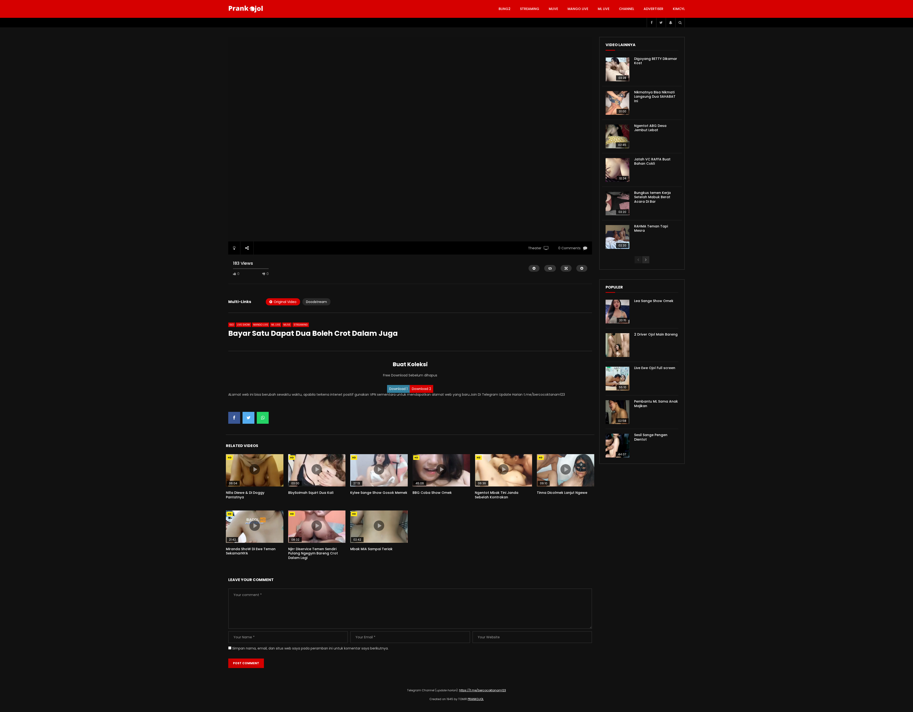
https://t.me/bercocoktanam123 (482, 690)
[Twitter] (661, 22)
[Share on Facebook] (234, 418)
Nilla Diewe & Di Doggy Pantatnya (245, 495)
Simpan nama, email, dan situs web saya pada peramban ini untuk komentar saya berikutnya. (310, 648)
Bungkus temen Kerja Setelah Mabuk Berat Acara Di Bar (652, 197)
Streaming (529, 8)
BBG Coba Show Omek (432, 492)
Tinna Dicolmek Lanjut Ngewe (562, 492)
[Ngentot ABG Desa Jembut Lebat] (617, 136)
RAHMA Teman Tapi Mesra (651, 228)
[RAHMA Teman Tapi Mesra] (617, 237)
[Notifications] (670, 22)
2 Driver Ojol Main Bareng (656, 334)
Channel (626, 8)
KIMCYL (679, 8)
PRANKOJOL (476, 699)
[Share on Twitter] (248, 418)
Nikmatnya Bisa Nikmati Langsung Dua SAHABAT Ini (654, 97)
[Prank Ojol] (246, 9)
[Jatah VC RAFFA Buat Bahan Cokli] (617, 170)
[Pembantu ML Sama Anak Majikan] (617, 412)
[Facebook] (651, 22)
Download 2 (421, 388)
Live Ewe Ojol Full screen (654, 368)
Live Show (243, 325)
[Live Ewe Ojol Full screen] (617, 378)
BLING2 (504, 8)
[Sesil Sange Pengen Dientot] (617, 445)
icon (254, 469)
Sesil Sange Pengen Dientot (650, 437)
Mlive (553, 8)
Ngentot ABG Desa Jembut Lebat (650, 128)
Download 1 (398, 388)
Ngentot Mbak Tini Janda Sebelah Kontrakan (496, 495)
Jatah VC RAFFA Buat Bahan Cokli (652, 161)
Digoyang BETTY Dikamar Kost (655, 61)
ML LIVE (603, 8)
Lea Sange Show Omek (653, 300)
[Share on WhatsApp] (263, 418)
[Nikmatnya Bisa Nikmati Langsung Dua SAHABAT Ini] (617, 103)
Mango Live (578, 8)
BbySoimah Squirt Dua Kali (310, 492)
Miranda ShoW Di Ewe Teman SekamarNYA (251, 551)
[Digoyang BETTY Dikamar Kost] (617, 69)
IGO (231, 325)
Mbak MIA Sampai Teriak (371, 549)
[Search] (680, 22)
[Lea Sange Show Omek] (617, 311)
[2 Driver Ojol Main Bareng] (617, 345)
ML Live (275, 325)
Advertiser (653, 8)
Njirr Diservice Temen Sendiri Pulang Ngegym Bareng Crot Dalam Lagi (313, 553)
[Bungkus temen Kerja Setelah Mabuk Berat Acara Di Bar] (617, 203)
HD (230, 457)
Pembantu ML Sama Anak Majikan (656, 403)
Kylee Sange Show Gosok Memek (378, 492)
